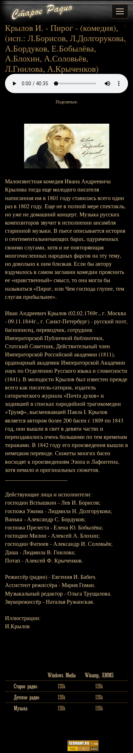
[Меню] (120, 11)
